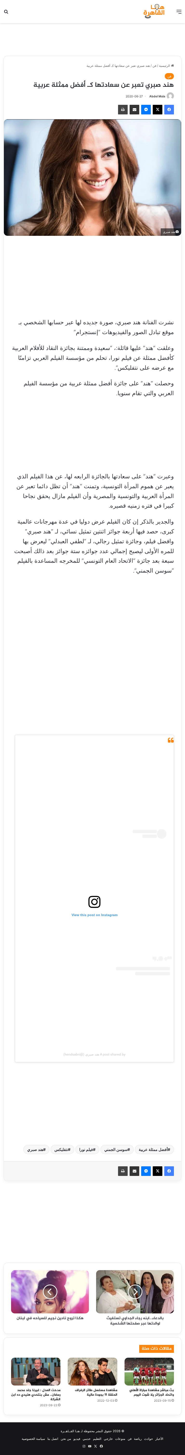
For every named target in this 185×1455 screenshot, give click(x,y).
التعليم (97, 1439)
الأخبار (159, 1439)
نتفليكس (61, 1149)
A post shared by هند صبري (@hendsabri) (94, 1054)
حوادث (148, 1439)
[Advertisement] (92, 39)
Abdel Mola (157, 96)
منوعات (120, 1439)
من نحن (66, 1439)
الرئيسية (165, 66)
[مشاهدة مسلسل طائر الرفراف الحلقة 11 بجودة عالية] (92, 1371)
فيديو (76, 1439)
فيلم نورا (86, 1149)
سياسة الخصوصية (33, 1439)
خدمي (87, 1439)
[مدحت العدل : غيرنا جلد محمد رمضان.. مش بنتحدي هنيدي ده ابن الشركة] (35, 1372)
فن (154, 66)
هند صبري (35, 1149)
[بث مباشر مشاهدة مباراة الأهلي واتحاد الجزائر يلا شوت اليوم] (149, 1372)
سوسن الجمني (115, 1149)
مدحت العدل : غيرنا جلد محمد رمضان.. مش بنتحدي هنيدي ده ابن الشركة (35, 1394)
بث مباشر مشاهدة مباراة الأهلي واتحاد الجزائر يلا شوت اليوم (151, 1392)
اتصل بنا (52, 1439)
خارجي (108, 1439)
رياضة (138, 1439)
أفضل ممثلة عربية (153, 1149)
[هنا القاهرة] (154, 11)
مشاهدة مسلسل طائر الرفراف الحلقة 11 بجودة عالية (96, 1392)
